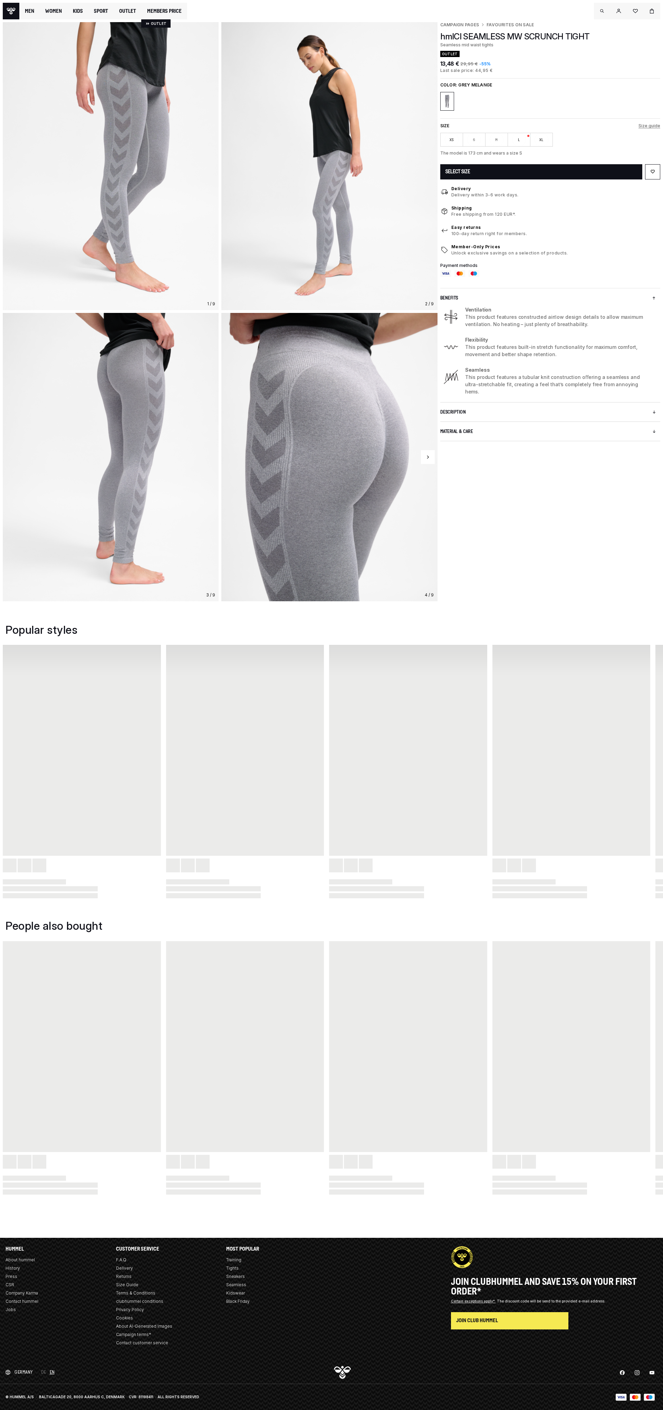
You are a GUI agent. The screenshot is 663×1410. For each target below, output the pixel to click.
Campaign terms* (133, 1334)
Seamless (236, 1284)
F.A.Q (121, 1259)
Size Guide (127, 1284)
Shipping (461, 208)
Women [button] (53, 11)
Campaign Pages (459, 24)
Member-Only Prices (475, 246)
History (13, 1268)
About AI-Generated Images (144, 1326)
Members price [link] (164, 11)
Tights (232, 1268)
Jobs (11, 1309)
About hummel (20, 1259)
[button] (602, 11)
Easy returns (466, 227)
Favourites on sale (510, 24)
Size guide (649, 125)
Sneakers (235, 1276)
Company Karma (22, 1293)
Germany (24, 1372)
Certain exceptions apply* (473, 1301)
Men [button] (29, 11)
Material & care (456, 431)
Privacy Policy (130, 1309)
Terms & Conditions (135, 1293)
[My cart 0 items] (652, 11)
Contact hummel (22, 1301)
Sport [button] (101, 11)
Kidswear (235, 1293)
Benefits (449, 297)
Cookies (124, 1317)
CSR (10, 1284)
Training (233, 1259)
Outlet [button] (127, 11)
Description (453, 412)
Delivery (461, 188)
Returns (124, 1276)
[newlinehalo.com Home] (11, 11)
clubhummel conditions (139, 1301)
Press (11, 1276)
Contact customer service (142, 1342)
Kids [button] (78, 11)
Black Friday (238, 1301)
